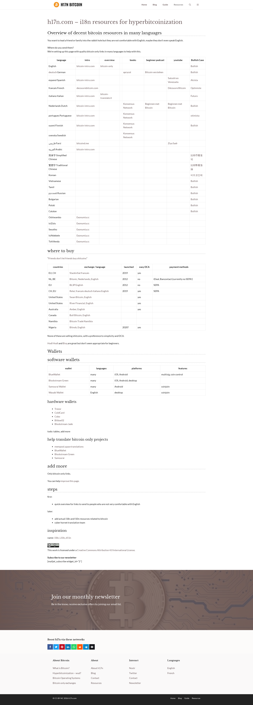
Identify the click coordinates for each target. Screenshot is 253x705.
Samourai (59, 457)
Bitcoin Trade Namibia (81, 321)
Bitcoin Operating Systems (66, 678)
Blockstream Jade (64, 424)
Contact (95, 678)
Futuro (194, 95)
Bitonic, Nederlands (80, 279)
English (94, 279)
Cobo (57, 416)
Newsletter (135, 683)
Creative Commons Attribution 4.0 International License (106, 550)
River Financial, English (81, 303)
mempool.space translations (69, 446)
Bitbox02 (59, 420)
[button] (190, 4)
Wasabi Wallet (56, 392)
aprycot (127, 72)
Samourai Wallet (57, 386)
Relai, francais (77, 291)
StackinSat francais (79, 272)
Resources (178, 4)
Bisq (65, 343)
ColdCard (59, 412)
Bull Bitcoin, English (80, 315)
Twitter (133, 673)
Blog (155, 4)
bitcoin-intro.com (86, 66)
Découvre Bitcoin (177, 88)
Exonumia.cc (83, 217)
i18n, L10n (59, 537)
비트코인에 (197, 175)
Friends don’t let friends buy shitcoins (67, 258)
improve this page (70, 481)
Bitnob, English (77, 327)
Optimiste (196, 88)
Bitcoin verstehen (154, 72)
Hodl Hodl (52, 343)
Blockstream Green (58, 380)
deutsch (53, 72)
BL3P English (76, 285)
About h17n (97, 668)
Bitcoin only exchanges (64, 683)
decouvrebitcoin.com (87, 88)
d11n (68, 537)
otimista (195, 115)
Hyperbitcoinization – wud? (67, 673)
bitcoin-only (106, 66)
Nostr (132, 668)
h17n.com (72, 698)
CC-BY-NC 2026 (61, 698)
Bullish (194, 66)
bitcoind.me (83, 143)
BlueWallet (54, 374)
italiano (97, 291)
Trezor (58, 408)
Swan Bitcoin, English (81, 297)
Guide (165, 4)
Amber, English (77, 309)
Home (144, 4)
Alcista (194, 80)
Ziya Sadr (172, 143)
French (170, 673)
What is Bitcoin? (61, 668)
